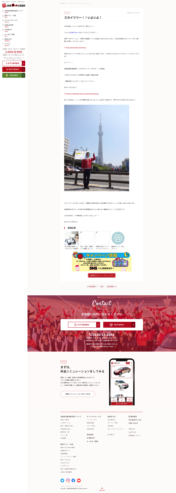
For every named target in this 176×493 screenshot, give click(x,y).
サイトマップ (78, 486)
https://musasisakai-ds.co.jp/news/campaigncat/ (82, 93)
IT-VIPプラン (64, 466)
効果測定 (110, 426)
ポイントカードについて (115, 429)
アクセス (111, 434)
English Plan (64, 462)
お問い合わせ (21, 1)
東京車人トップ (64, 3)
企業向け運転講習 (66, 472)
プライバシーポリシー (66, 486)
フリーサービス (92, 419)
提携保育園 (90, 423)
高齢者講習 (64, 453)
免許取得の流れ (65, 429)
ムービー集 (64, 435)
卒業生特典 (90, 429)
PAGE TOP (102, 490)
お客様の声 (91, 438)
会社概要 (4, 49)
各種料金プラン (65, 450)
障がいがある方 (6, 1)
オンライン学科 (113, 423)
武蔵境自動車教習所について (70, 416)
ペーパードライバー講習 (68, 456)
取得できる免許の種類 (67, 447)
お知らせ (10, 49)
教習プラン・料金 (66, 444)
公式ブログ (16, 49)
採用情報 (23, 49)
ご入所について (65, 423)
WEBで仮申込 (119, 325)
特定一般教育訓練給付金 (68, 469)
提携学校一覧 (64, 432)
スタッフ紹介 (91, 426)
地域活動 (90, 434)
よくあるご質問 (92, 441)
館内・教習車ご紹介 (66, 426)
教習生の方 (112, 416)
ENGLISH (14, 1)
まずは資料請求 (83, 325)
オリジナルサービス (94, 416)
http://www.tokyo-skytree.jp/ (76, 47)
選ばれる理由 (64, 419)
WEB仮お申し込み (135, 420)
